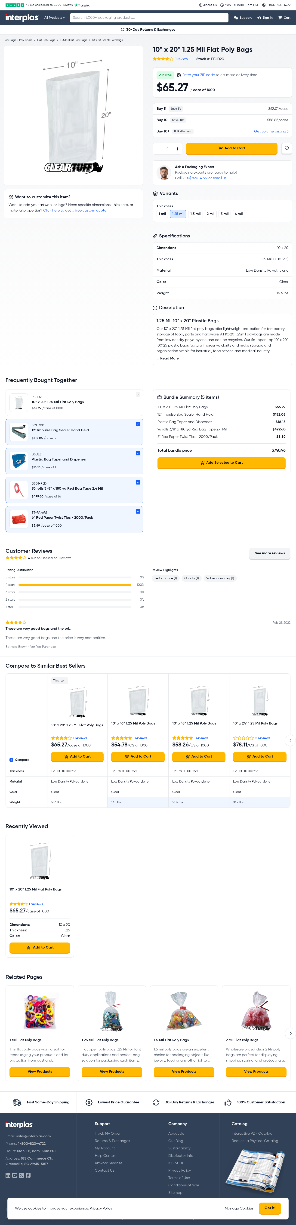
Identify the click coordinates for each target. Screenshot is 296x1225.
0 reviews (262, 738)
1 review (181, 59)
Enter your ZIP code (198, 75)
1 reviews (80, 738)
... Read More (168, 358)
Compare (22, 759)
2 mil (211, 214)
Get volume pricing (270, 131)
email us (219, 178)
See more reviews (270, 553)
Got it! (270, 1208)
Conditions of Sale (183, 1185)
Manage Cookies (239, 1208)
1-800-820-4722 (32, 1144)
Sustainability (179, 1148)
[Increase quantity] (177, 148)
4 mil (239, 214)
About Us (176, 1134)
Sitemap (175, 1193)
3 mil (225, 214)
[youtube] (14, 1176)
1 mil (162, 214)
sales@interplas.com (33, 1136)
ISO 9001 (175, 1163)
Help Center (105, 1156)
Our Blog (175, 1141)
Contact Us (104, 1171)
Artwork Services (108, 1163)
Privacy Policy (179, 1171)
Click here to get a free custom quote (74, 210)
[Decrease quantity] (157, 148)
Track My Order (107, 1134)
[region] (73, 115)
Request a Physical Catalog (255, 1141)
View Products (40, 1072)
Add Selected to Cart (224, 463)
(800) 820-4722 (194, 178)
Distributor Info (180, 1156)
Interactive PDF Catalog (252, 1134)
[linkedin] (8, 1176)
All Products (53, 17)
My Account (105, 1148)
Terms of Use (179, 1178)
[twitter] (21, 1176)
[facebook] (28, 1176)
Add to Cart (235, 148)
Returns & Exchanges (112, 1141)
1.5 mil (195, 214)
